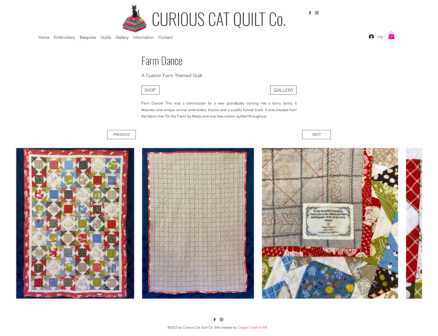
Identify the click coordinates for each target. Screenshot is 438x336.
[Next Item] (414, 223)
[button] (143, 37)
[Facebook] (310, 12)
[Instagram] (317, 12)
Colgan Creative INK (252, 327)
